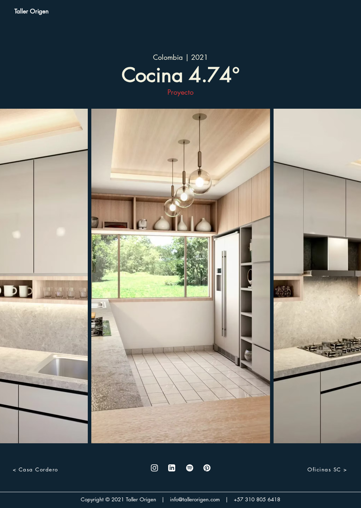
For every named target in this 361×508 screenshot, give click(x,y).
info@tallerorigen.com (195, 499)
